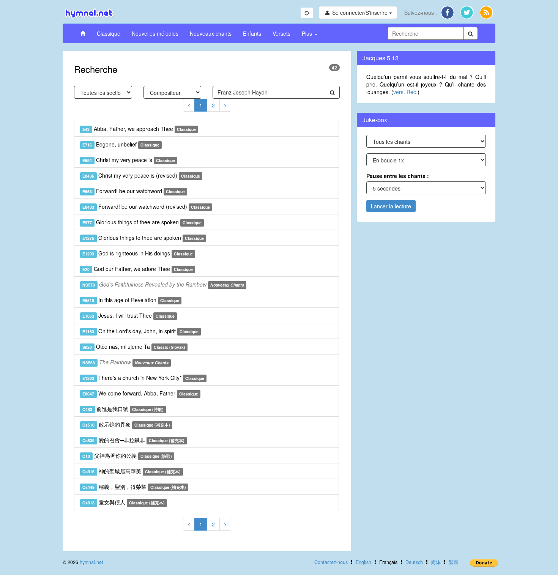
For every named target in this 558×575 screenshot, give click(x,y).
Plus (308, 33)
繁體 (454, 562)
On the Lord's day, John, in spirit (140, 331)
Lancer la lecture (391, 206)
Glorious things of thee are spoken (142, 222)
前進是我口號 (123, 409)
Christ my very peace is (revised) (141, 175)
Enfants (252, 33)
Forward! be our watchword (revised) (146, 206)
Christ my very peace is (128, 160)
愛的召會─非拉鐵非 (133, 440)
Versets (281, 33)
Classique (108, 33)
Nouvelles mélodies (155, 33)
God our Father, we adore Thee (137, 269)
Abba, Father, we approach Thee (139, 128)
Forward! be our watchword (133, 191)
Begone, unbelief (120, 144)
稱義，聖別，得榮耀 (134, 486)
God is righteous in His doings (137, 253)
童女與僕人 (123, 502)
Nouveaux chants (211, 33)
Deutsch (414, 562)
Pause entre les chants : (397, 176)
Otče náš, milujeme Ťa (133, 346)
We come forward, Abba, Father (140, 393)
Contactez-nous (331, 562)
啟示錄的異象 (126, 424)
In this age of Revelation (130, 300)
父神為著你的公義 (127, 455)
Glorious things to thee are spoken (143, 237)
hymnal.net (91, 562)
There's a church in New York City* (143, 377)
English (363, 562)
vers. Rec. (405, 92)
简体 (436, 562)
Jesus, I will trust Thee (128, 315)
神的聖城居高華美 (131, 471)
